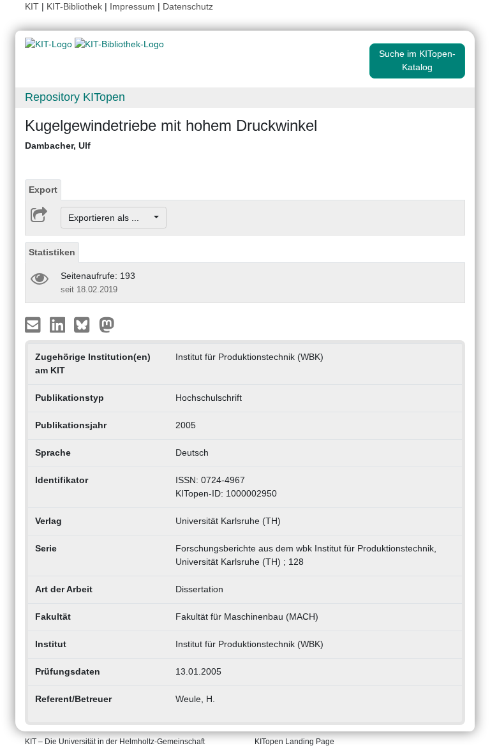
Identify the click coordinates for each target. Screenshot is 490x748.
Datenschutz (188, 6)
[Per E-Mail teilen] (34, 324)
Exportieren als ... (110, 218)
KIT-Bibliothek (76, 6)
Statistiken (52, 252)
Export (43, 189)
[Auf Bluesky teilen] (85, 324)
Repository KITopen (75, 97)
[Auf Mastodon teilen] (107, 324)
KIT (32, 6)
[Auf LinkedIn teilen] (59, 324)
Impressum (132, 6)
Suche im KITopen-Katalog (417, 60)
